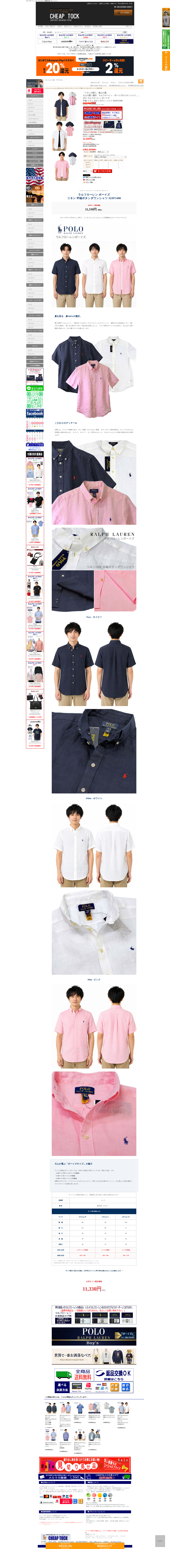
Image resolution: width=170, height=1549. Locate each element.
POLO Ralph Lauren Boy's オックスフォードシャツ (35, 480)
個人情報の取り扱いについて (117, 85)
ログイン (113, 82)
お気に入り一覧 (95, 82)
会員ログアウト (78, 26)
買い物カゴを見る (116, 1541)
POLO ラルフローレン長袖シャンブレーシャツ (94, 1444)
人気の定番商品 (32, 122)
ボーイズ (30, 103)
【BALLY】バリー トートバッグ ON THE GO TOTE (35, 712)
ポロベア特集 (31, 114)
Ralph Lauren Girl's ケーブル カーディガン (35, 684)
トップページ (48, 88)
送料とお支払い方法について (98, 85)
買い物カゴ (88, 26)
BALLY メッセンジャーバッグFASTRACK (35, 568)
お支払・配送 (52, 1541)
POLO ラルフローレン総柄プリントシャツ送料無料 (80, 1417)
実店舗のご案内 (97, 26)
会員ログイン (68, 26)
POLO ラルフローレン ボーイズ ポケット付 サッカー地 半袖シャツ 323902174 (80, 1446)
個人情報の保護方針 (81, 1541)
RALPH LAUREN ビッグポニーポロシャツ (35, 597)
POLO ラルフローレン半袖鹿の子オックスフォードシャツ (94, 1417)
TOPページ (129, 26)
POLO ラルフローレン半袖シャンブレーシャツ (109, 1417)
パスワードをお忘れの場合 (126, 82)
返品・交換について (95, 1541)
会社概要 (40, 26)
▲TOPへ (160, 1541)
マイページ (105, 82)
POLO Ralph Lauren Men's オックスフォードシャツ (35, 654)
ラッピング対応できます (58, 88)
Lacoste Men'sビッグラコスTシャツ (35, 741)
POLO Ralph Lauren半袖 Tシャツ (35, 510)
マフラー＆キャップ (33, 118)
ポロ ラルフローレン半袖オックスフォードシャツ (51, 1444)
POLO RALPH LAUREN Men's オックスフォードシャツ (35, 625)
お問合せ (59, 26)
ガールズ (30, 111)
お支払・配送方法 (50, 26)
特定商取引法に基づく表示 (136, 85)
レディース (31, 133)
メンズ (30, 100)
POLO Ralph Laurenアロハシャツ (35, 539)
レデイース (31, 107)
